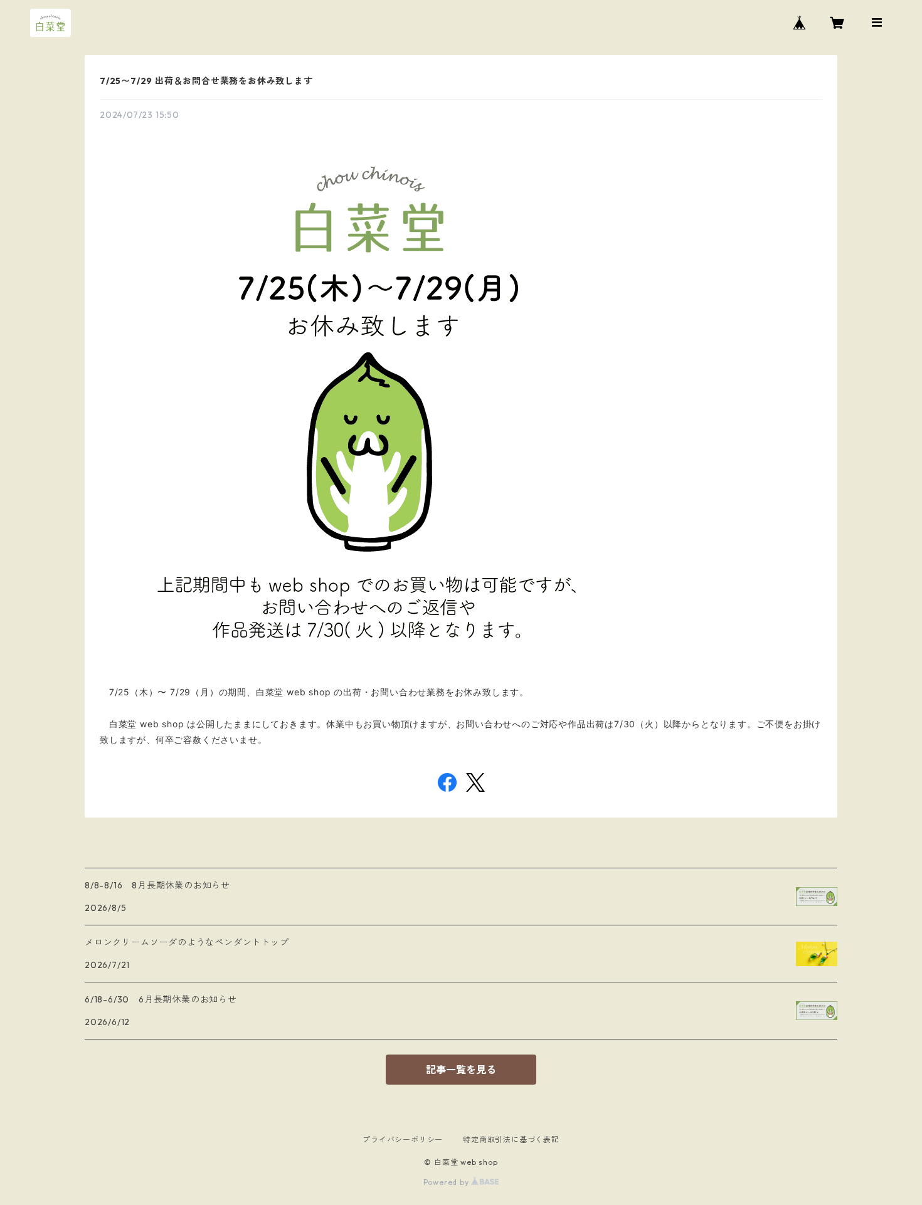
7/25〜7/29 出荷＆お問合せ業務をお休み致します (206, 81)
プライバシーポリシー (403, 1139)
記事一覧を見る (461, 1069)
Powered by (447, 1182)
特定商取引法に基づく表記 (511, 1139)
